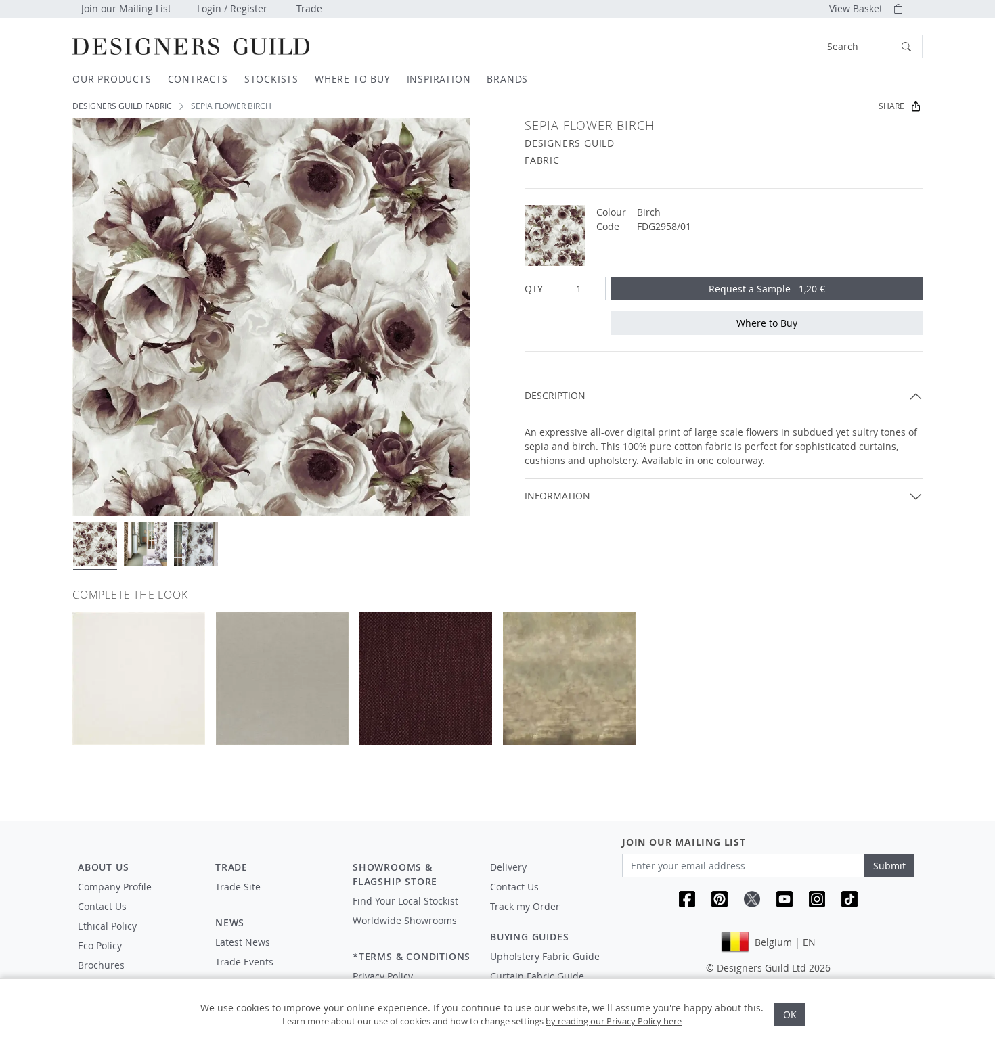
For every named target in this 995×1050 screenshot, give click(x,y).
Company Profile (115, 886)
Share (891, 106)
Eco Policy (100, 945)
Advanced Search (784, 46)
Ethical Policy (107, 925)
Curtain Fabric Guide (537, 975)
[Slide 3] (196, 544)
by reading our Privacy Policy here (614, 1021)
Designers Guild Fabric (122, 106)
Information (557, 495)
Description (555, 395)
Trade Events (244, 961)
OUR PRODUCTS (112, 78)
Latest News (242, 942)
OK (790, 1014)
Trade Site (238, 886)
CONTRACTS (198, 78)
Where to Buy (766, 323)
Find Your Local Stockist (405, 900)
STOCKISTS (271, 78)
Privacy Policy (383, 975)
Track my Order (525, 906)
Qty (534, 288)
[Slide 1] (95, 544)
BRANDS (507, 78)
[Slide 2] (146, 544)
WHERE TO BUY (353, 78)
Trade (309, 8)
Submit (889, 865)
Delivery (508, 867)
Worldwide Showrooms (405, 920)
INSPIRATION (439, 78)
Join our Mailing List (126, 8)
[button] (869, 46)
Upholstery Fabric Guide (545, 956)
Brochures (101, 965)
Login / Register (232, 8)
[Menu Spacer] (274, 899)
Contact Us (102, 906)
